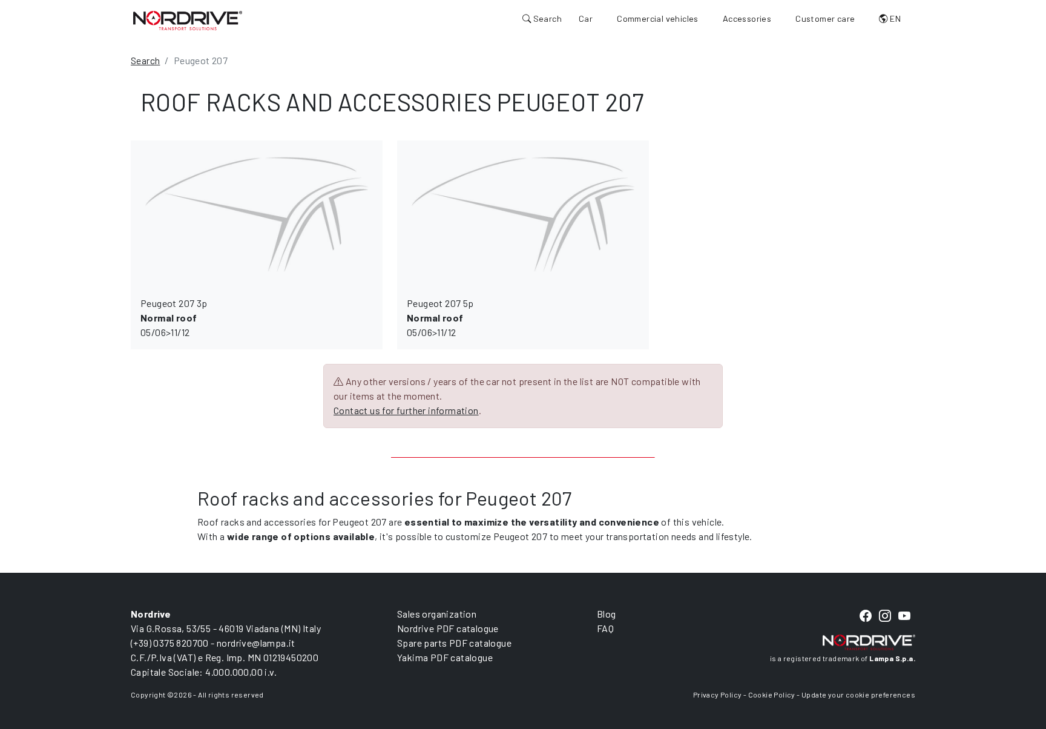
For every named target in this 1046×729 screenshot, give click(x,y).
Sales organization (436, 613)
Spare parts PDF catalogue (454, 642)
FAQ (605, 628)
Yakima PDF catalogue (445, 657)
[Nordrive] (187, 20)
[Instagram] (885, 616)
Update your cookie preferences (858, 694)
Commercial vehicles (658, 18)
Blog (606, 613)
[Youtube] (904, 616)
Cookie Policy (771, 694)
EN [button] (894, 18)
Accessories (747, 18)
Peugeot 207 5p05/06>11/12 (440, 317)
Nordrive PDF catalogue (448, 628)
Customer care (825, 18)
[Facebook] (866, 616)
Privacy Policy (717, 694)
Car (586, 18)
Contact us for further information (406, 410)
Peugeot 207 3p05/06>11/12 (174, 317)
